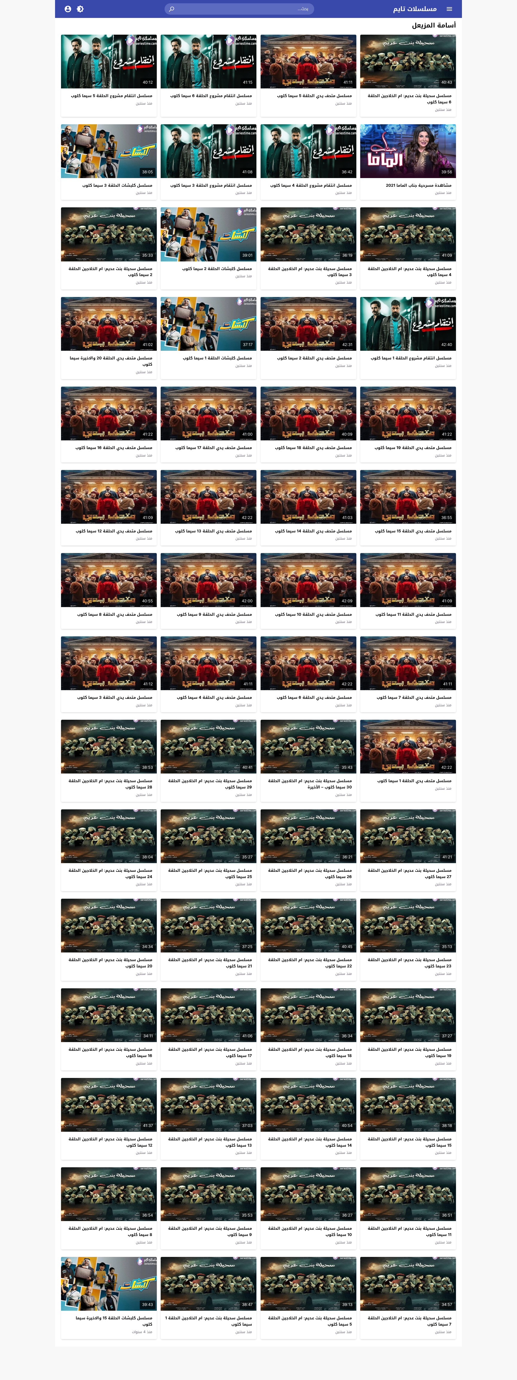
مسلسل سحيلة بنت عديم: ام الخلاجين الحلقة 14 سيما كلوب (310, 1142)
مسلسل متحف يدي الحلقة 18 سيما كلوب (313, 447)
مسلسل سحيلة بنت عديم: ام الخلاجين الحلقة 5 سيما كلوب (310, 1321)
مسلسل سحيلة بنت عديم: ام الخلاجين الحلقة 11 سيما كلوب (409, 1231)
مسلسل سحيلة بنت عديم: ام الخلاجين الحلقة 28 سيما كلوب (110, 784)
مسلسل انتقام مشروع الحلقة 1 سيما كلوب (411, 358)
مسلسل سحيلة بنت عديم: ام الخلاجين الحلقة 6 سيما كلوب (409, 99)
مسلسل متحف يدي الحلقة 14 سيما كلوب (313, 531)
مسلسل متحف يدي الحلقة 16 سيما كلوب (113, 447)
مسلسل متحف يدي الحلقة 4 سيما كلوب (214, 697)
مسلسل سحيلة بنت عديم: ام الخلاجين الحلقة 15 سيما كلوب (409, 1142)
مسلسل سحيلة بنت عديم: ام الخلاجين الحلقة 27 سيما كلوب (409, 873)
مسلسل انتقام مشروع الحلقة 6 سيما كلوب (211, 95)
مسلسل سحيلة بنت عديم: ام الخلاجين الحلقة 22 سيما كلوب (310, 963)
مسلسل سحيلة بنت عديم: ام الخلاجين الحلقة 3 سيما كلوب (310, 272)
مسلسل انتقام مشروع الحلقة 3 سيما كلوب (211, 185)
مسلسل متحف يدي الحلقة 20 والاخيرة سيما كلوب (111, 361)
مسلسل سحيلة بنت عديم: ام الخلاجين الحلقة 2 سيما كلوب (110, 272)
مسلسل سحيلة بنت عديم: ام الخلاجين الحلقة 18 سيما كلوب (310, 1052)
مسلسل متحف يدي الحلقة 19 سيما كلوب (413, 447)
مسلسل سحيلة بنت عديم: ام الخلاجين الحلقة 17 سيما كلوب (210, 1052)
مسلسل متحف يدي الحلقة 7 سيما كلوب (414, 697)
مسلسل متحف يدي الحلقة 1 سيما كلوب (414, 781)
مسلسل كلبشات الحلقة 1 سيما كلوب (217, 358)
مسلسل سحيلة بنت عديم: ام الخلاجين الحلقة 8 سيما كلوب (110, 1231)
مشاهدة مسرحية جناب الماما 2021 (418, 185)
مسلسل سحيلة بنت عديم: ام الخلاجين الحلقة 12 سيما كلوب (110, 1142)
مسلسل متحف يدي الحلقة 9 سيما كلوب (214, 614)
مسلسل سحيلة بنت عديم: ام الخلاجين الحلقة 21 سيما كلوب (210, 963)
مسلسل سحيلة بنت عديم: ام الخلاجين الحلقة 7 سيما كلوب (409, 1321)
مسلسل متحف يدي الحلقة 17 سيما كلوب (213, 447)
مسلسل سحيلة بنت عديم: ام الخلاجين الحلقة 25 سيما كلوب (210, 873)
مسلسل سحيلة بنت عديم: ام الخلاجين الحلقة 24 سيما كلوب (110, 873)
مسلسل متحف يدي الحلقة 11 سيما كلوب (413, 614)
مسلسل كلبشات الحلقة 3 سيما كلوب (117, 185)
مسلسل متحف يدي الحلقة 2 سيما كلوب (314, 358)
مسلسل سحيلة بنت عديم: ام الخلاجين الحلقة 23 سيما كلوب (409, 963)
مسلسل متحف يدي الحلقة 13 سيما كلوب (213, 531)
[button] (172, 9)
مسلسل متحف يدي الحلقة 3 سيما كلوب (114, 697)
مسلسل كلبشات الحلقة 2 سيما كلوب (217, 268)
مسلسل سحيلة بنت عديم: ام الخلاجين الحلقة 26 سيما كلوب (310, 873)
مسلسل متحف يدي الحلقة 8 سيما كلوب (114, 614)
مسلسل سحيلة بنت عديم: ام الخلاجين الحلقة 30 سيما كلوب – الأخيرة (310, 784)
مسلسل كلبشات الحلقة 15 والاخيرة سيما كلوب (114, 1321)
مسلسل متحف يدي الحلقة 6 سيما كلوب (314, 697)
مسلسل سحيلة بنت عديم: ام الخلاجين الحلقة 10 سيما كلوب (310, 1231)
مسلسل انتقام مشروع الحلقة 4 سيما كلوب (311, 185)
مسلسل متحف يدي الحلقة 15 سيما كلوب (413, 531)
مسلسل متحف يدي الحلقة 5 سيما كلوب (314, 95)
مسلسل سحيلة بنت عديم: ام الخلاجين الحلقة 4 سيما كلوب (409, 272)
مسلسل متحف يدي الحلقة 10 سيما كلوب (313, 614)
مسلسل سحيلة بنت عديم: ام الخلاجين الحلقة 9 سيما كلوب (210, 1231)
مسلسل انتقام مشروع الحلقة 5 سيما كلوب (111, 95)
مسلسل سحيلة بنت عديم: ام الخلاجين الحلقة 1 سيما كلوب (208, 1321)
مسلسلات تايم (415, 9)
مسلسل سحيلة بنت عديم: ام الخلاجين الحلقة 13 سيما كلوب (210, 1142)
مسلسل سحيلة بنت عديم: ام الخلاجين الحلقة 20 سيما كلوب (110, 963)
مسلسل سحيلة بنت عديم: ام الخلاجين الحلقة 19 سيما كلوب (409, 1052)
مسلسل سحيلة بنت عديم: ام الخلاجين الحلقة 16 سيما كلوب (110, 1052)
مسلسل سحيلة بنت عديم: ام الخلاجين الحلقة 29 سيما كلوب (210, 784)
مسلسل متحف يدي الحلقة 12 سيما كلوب (114, 531)
